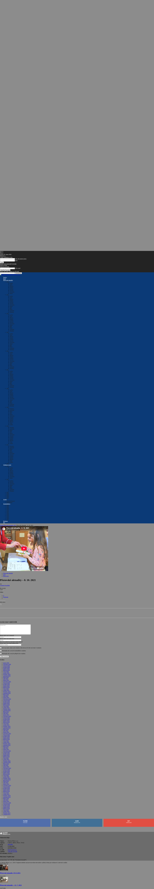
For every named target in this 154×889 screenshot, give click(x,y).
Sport (4, 279)
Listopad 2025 (7, 676)
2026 (7, 281)
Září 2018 (5, 800)
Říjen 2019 (6, 781)
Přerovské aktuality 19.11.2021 (10, 873)
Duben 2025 (6, 686)
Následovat (77, 819)
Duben (11, 287)
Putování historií (10, 501)
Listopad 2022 (7, 727)
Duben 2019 (6, 790)
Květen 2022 (6, 736)
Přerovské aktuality (8, 280)
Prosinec (12, 312)
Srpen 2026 (6, 663)
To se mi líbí (25, 819)
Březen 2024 (6, 704)
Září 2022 (5, 730)
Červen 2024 (6, 700)
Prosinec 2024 (6, 691)
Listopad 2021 (7, 745)
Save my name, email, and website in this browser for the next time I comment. (21, 647)
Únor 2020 (6, 775)
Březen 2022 (6, 739)
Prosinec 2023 (6, 709)
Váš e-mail (17, 268)
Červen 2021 (6, 752)
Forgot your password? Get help (8, 264)
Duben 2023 (6, 720)
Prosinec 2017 (6, 813)
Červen (11, 290)
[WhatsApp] (20, 614)
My (4, 522)
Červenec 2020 (7, 768)
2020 (7, 388)
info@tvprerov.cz (12, 849)
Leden (11, 283)
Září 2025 (5, 678)
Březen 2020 (6, 774)
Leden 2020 (6, 777)
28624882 (10, 844)
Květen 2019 (6, 788)
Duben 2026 (6, 668)
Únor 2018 (6, 810)
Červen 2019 (6, 787)
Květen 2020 (6, 771)
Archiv (5, 499)
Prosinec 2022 (6, 726)
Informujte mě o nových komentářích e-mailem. (14, 650)
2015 (7, 519)
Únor (11, 284)
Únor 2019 (6, 792)
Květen (11, 289)
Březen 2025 (6, 687)
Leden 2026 (6, 673)
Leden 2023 (6, 725)
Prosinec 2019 (6, 778)
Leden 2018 (6, 811)
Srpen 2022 (6, 732)
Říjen (11, 309)
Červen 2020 (6, 769)
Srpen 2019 (6, 784)
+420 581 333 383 (12, 851)
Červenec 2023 (7, 716)
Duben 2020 (6, 772)
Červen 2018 (6, 804)
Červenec (12, 292)
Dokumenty (9, 502)
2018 (7, 426)
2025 (7, 294)
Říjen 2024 (6, 694)
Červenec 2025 (7, 681)
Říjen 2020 (6, 764)
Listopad (12, 310)
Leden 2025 (6, 690)
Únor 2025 (6, 689)
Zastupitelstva (6, 504)
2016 (7, 463)
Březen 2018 (6, 808)
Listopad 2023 (7, 710)
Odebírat (129, 819)
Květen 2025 (6, 684)
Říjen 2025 (6, 677)
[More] (26, 614)
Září (11, 307)
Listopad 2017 (7, 814)
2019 (7, 407)
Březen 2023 (6, 722)
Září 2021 (5, 748)
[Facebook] (2, 614)
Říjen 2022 (6, 729)
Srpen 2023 (6, 714)
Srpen (11, 293)
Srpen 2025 (6, 680)
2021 (7, 369)
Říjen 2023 (6, 712)
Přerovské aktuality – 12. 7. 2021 (11, 885)
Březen (11, 286)
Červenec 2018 (7, 802)
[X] (8, 614)
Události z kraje (7, 465)
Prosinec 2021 (6, 743)
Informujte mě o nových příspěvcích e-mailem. (14, 653)
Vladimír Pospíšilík (5, 585)
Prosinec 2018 (6, 795)
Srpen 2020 (6, 766)
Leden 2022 (6, 742)
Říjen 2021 (6, 576)
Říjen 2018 (6, 798)
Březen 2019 (6, 791)
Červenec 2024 (7, 699)
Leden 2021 (6, 759)
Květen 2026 (6, 667)
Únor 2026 (6, 671)
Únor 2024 (6, 706)
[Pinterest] (14, 614)
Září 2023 (5, 713)
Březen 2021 (6, 756)
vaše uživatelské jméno (20, 259)
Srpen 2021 (6, 749)
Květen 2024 (6, 702)
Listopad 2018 (7, 797)
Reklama (5, 521)
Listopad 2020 (7, 762)
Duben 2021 (6, 755)
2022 (7, 351)
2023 (7, 332)
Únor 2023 (6, 723)
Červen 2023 (6, 717)
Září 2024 (5, 696)
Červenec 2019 (7, 785)
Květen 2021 (6, 753)
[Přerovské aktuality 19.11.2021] (4, 870)
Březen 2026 (6, 670)
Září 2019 (5, 782)
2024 (7, 313)
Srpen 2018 (6, 801)
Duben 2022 (6, 738)
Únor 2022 (6, 740)
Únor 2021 (6, 758)
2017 (7, 444)
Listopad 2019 (7, 779)
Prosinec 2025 (6, 674)
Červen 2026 (6, 665)
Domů (1, 525)
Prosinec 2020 (6, 761)
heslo (16, 260)
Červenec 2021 (7, 751)
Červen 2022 (6, 735)
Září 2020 (5, 765)
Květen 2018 (6, 805)
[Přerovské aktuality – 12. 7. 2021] (4, 882)
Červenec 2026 (7, 664)
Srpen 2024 (6, 697)
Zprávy (5, 277)
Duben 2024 (6, 703)
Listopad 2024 (7, 693)
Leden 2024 (6, 707)
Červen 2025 (6, 683)
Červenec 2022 (7, 733)
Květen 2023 (6, 719)
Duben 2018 (6, 807)
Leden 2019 (6, 794)
